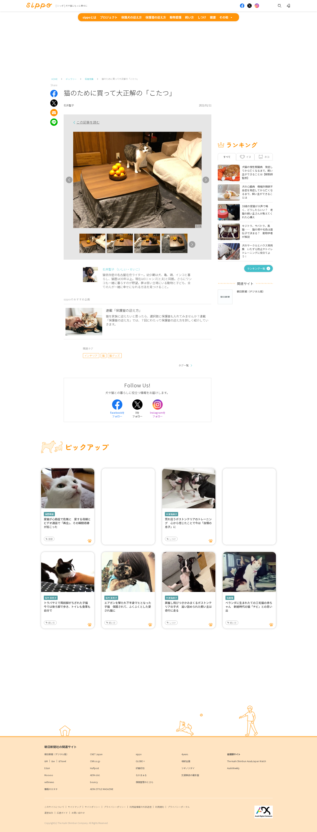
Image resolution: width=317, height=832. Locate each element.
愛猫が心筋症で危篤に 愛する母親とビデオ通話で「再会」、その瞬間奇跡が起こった (67, 523)
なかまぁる (141, 775)
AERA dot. (95, 775)
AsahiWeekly (233, 768)
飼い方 (189, 17)
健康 (213, 17)
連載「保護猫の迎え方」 (124, 310)
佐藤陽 (230, 597)
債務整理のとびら (144, 782)
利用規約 (159, 806)
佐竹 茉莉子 (51, 597)
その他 (223, 17)
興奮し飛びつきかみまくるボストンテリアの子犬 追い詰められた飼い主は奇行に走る (188, 606)
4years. (184, 754)
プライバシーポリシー (115, 806)
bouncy (94, 782)
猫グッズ (114, 355)
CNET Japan (96, 754)
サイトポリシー (92, 806)
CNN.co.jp (95, 761)
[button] (76, 244)
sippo (139, 754)
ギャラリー (71, 79)
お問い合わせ (78, 812)
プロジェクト (109, 17)
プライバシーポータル (179, 806)
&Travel (62, 761)
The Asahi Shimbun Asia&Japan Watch (246, 761)
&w (53, 761)
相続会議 (185, 761)
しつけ (202, 17)
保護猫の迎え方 (155, 17)
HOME (54, 79)
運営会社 (48, 812)
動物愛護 (175, 17)
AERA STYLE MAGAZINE (101, 789)
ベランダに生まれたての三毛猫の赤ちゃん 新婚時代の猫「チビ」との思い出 (248, 606)
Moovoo (48, 775)
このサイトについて (54, 806)
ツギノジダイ (188, 768)
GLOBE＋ (140, 761)
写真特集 (89, 79)
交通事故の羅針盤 (190, 775)
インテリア (91, 355)
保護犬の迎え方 (131, 17)
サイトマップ (74, 806)
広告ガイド (62, 812)
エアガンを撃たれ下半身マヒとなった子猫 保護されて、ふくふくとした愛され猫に (127, 606)
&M (46, 761)
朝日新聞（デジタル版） (56, 754)
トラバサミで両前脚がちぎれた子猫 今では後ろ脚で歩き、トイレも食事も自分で (67, 606)
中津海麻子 (171, 514)
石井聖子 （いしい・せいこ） (122, 269)
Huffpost (94, 768)
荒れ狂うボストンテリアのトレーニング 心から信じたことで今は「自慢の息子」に (188, 523)
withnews (49, 782)
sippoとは (89, 17)
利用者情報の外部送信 (141, 806)
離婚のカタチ (51, 789)
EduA (47, 768)
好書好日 (140, 768)
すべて (227, 157)
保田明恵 (49, 514)
